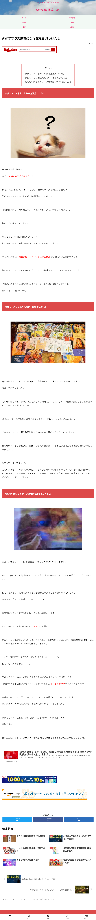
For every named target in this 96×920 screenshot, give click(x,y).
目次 (44, 67)
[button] (89, 557)
